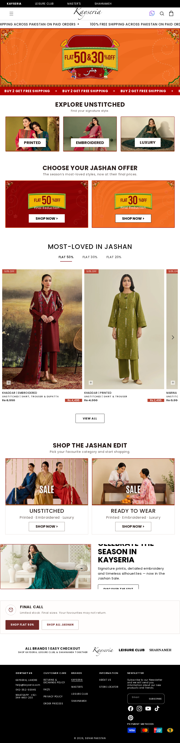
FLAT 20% (113, 257)
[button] (11, 13)
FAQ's (46, 689)
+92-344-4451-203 (26, 696)
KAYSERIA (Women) (14, 3)
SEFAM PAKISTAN (95, 738)
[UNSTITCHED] (46, 496)
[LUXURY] (148, 134)
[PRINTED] (32, 134)
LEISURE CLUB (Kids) (44, 3)
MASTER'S (77, 687)
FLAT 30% (90, 257)
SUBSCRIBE (155, 698)
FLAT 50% (66, 257)
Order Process (53, 703)
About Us (105, 680)
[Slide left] (7, 337)
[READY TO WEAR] (133, 496)
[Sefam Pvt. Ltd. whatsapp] (152, 14)
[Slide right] (173, 337)
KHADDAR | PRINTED (98, 392)
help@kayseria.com (28, 685)
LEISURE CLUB (79, 694)
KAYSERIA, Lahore (27, 680)
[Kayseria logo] (87, 13)
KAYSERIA (77, 680)
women (74, 3)
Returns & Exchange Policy (54, 681)
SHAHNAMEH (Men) (103, 3)
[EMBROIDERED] (90, 134)
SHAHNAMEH (78, 701)
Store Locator (108, 687)
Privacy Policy (52, 696)
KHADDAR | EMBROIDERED (19, 392)
